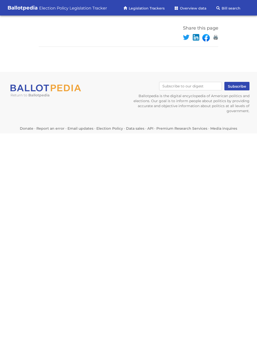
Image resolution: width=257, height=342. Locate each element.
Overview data (192, 8)
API (150, 128)
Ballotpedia (57, 8)
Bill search (230, 8)
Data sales (135, 128)
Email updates (80, 128)
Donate (26, 128)
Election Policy (109, 128)
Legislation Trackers (146, 8)
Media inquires (223, 128)
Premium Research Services (181, 128)
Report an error (50, 128)
